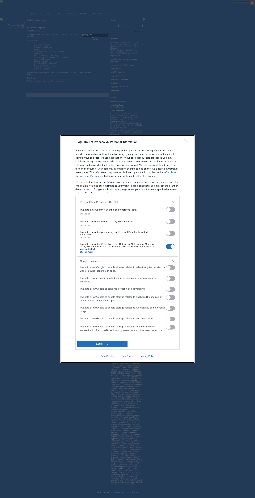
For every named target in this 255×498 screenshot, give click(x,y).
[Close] (187, 142)
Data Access (127, 356)
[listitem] (127, 202)
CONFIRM (102, 344)
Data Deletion (107, 356)
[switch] (170, 209)
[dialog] (127, 249)
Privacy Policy (147, 356)
